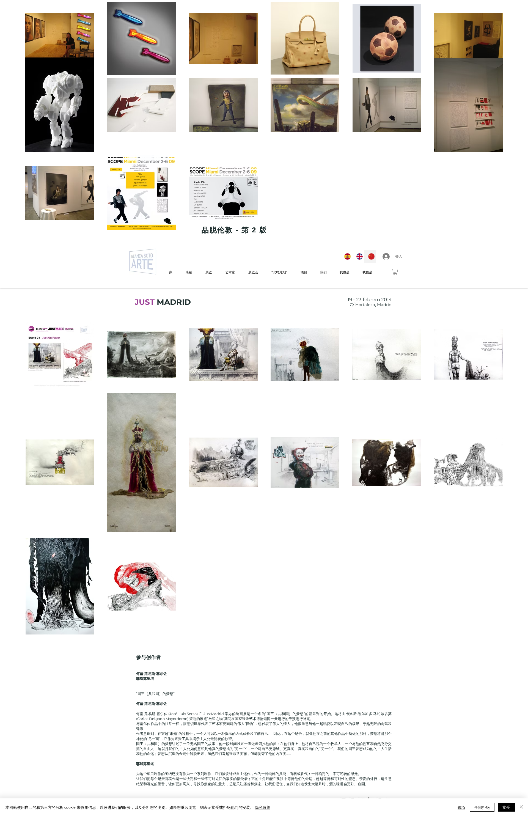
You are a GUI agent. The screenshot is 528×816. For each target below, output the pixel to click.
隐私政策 (262, 807)
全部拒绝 (482, 807)
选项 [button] (461, 807)
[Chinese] (370, 256)
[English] (358, 256)
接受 (506, 807)
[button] (395, 272)
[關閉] (521, 807)
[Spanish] (346, 256)
